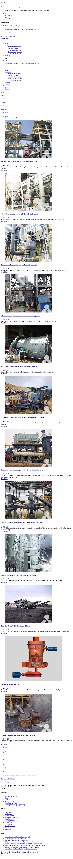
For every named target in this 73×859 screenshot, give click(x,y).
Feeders (7, 827)
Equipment (8, 45)
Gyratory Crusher (10, 821)
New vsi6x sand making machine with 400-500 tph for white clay (21, 522)
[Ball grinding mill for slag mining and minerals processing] (28, 363)
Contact (7, 60)
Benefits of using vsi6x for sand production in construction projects (25, 845)
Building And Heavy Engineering (15, 805)
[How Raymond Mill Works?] (33, 680)
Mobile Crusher (13, 48)
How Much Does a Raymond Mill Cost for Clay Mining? (19, 575)
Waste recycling (9, 801)
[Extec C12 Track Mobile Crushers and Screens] (28, 622)
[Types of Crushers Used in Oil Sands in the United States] (28, 731)
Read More (4, 170)
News (6, 58)
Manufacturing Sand (11, 803)
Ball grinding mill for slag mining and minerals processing (19, 366)
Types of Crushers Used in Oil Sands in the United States (19, 735)
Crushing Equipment (14, 46)
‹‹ (5, 751)
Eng (6, 17)
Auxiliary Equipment (14, 53)
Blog (6, 13)
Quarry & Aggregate (11, 796)
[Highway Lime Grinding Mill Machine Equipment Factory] (28, 158)
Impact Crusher (9, 815)
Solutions (7, 55)
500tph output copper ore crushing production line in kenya (22, 842)
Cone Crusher (9, 819)
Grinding (7, 799)
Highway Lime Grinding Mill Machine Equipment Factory (19, 161)
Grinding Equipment (14, 50)
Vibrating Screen (10, 826)
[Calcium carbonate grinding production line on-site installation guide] (28, 466)
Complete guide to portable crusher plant (17, 840)
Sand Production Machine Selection (15, 838)
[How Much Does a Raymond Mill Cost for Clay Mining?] (28, 571)
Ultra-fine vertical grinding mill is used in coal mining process (20, 316)
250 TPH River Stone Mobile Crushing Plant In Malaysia (22, 847)
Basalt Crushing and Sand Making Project (17, 837)
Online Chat (11, 787)
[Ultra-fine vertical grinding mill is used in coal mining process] (28, 312)
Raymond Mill (9, 824)
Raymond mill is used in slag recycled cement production (19, 265)
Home (6, 43)
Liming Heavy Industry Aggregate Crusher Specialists (21, 849)
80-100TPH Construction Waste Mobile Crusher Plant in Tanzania (22, 417)
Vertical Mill (8, 822)
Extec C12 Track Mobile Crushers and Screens (16, 626)
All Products (8, 15)
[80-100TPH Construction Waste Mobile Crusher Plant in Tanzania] (28, 413)
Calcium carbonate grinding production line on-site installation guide (23, 470)
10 (5, 768)
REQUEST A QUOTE (8, 36)
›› (5, 769)
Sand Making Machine (15, 52)
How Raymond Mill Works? (10, 684)
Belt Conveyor (9, 829)
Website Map (5, 854)
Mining (7, 798)
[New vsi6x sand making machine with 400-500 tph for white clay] (28, 519)
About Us (7, 57)
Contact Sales (5, 38)
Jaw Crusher (8, 814)
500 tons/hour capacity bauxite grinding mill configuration (19, 214)
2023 (6, 116)
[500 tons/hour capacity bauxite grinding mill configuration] (28, 210)
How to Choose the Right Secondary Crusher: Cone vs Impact (23, 843)
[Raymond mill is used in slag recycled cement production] (28, 261)
